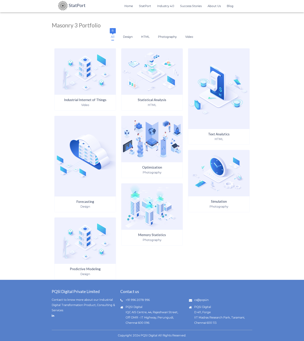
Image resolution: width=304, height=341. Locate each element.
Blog (230, 6)
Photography (167, 35)
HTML (145, 35)
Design (128, 35)
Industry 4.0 (165, 6)
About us (214, 6)
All (113, 35)
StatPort (145, 6)
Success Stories (191, 6)
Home (128, 6)
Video (189, 35)
